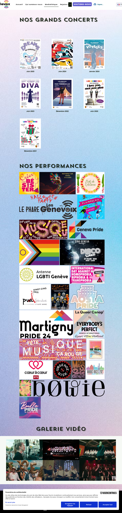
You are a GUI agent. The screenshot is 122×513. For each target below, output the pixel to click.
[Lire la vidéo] (24, 450)
